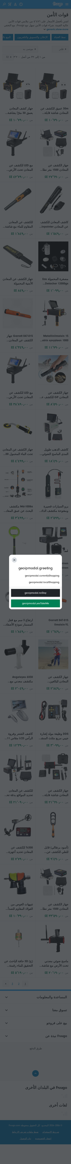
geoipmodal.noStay (35, 592)
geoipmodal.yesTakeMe (35, 603)
